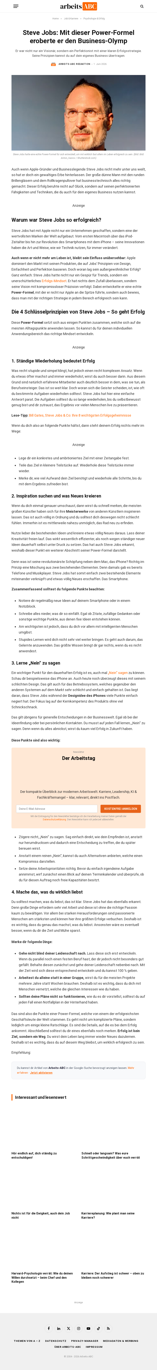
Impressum (94, 1346)
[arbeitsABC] (78, 6)
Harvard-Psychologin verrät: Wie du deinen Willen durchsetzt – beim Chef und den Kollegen (42, 1278)
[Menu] (15, 6)
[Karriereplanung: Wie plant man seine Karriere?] (113, 1187)
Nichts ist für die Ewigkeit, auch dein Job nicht (40, 1215)
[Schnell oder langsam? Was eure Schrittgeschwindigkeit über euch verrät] (113, 1127)
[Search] (142, 6)
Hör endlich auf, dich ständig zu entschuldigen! (34, 1155)
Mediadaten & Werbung (120, 1341)
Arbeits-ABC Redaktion (74, 64)
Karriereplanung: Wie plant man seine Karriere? (108, 1215)
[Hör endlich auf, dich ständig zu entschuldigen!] (43, 1127)
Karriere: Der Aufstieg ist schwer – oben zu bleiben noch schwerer (112, 1275)
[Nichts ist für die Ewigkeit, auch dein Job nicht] (43, 1187)
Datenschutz (55, 1341)
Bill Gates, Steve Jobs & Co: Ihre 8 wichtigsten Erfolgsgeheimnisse (80, 415)
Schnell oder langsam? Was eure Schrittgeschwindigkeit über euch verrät (110, 1155)
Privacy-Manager (84, 1341)
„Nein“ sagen (118, 673)
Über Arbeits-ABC (67, 1346)
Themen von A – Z (27, 1341)
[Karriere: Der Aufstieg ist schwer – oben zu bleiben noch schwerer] (113, 1247)
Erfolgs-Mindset (54, 281)
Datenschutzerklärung (54, 819)
